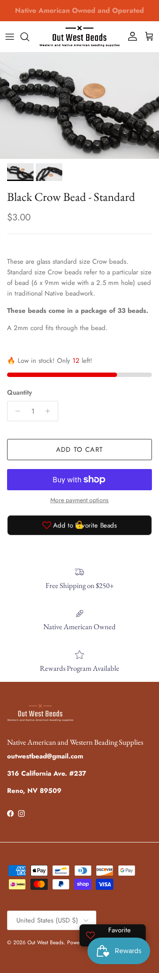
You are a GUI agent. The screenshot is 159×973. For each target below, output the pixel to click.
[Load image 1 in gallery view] (79, 106)
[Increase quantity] (50, 411)
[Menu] (9, 36)
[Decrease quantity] (15, 411)
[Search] (29, 36)
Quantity (19, 392)
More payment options (79, 500)
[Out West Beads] (79, 37)
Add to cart (79, 449)
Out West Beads (45, 942)
